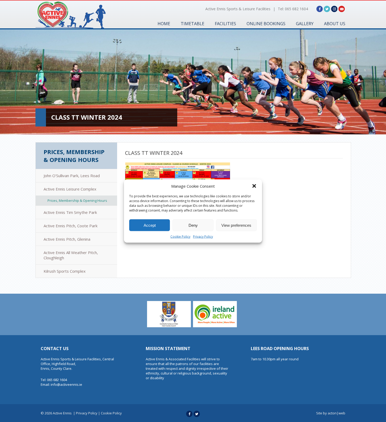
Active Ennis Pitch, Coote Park (70, 225)
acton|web (336, 413)
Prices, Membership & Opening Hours (74, 155)
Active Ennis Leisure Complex (70, 189)
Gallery (305, 24)
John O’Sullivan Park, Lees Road (72, 175)
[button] (254, 186)
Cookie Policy (180, 236)
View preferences (236, 225)
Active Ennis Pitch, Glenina (67, 239)
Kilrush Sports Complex (65, 271)
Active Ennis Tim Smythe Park (70, 212)
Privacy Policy (203, 236)
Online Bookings (266, 24)
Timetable (192, 24)
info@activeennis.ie (66, 384)
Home (164, 24)
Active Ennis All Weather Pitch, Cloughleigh (71, 255)
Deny (193, 225)
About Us (334, 24)
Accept (150, 225)
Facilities (225, 24)
